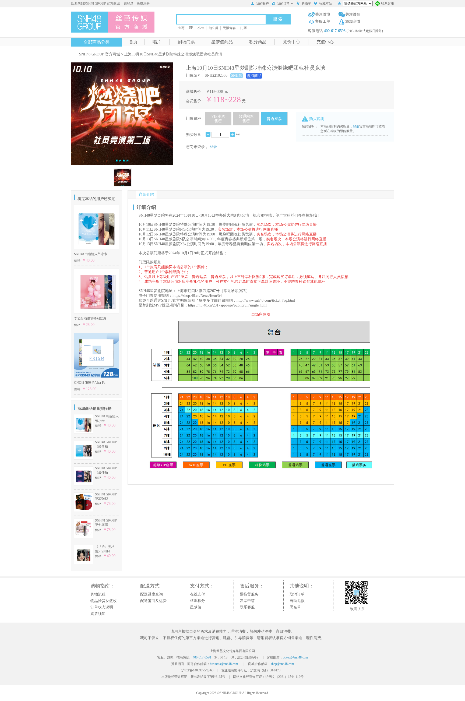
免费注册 (143, 3)
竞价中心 (291, 42)
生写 (181, 28)
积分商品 (257, 42)
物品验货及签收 (103, 601)
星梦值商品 (222, 42)
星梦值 (195, 607)
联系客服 (387, 3)
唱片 (157, 42)
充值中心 (325, 42)
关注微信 (352, 14)
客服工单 (322, 21)
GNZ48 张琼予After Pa (89, 383)
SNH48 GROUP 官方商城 (99, 54)
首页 (133, 42)
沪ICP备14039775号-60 (197, 670)
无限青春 (229, 28)
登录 (213, 147)
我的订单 (283, 3)
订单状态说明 (101, 607)
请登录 (128, 3)
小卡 (201, 28)
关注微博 (322, 14)
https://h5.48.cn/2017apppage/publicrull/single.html (227, 305)
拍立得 (213, 28)
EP (191, 28)
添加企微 (352, 21)
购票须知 (97, 614)
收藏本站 (325, 3)
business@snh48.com (224, 664)
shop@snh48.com (282, 664)
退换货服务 (249, 594)
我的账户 (262, 3)
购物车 (306, 3)
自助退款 (297, 601)
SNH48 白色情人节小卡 (90, 254)
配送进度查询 (151, 594)
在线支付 (197, 594)
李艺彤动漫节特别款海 (90, 318)
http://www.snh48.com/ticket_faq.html (266, 300)
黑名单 (295, 607)
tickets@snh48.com (295, 657)
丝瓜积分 (197, 601)
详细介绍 (146, 194)
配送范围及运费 (153, 601)
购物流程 (97, 594)
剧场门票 (186, 42)
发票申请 (247, 601)
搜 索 (278, 19)
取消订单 (297, 594)
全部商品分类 (97, 42)
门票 (243, 28)
